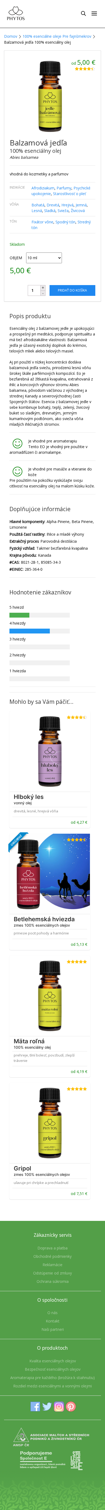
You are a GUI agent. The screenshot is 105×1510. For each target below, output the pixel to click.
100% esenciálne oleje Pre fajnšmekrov (57, 36)
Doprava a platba (52, 1248)
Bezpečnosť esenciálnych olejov (52, 1369)
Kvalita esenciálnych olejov (52, 1360)
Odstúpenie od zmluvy (52, 1273)
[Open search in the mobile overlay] (83, 13)
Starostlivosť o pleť (69, 193)
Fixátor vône (42, 221)
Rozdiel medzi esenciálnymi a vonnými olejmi (52, 1385)
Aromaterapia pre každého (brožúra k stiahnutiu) (52, 1377)
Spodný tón (65, 221)
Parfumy (64, 188)
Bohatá (38, 204)
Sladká (49, 210)
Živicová (78, 210)
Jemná (81, 204)
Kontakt (53, 1321)
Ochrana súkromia (53, 1281)
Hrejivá (67, 204)
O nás (52, 1312)
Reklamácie (52, 1264)
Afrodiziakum (43, 188)
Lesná (37, 210)
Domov (10, 36)
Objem (16, 257)
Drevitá (53, 204)
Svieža (63, 210)
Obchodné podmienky (52, 1256)
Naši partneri (52, 1329)
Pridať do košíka (72, 290)
